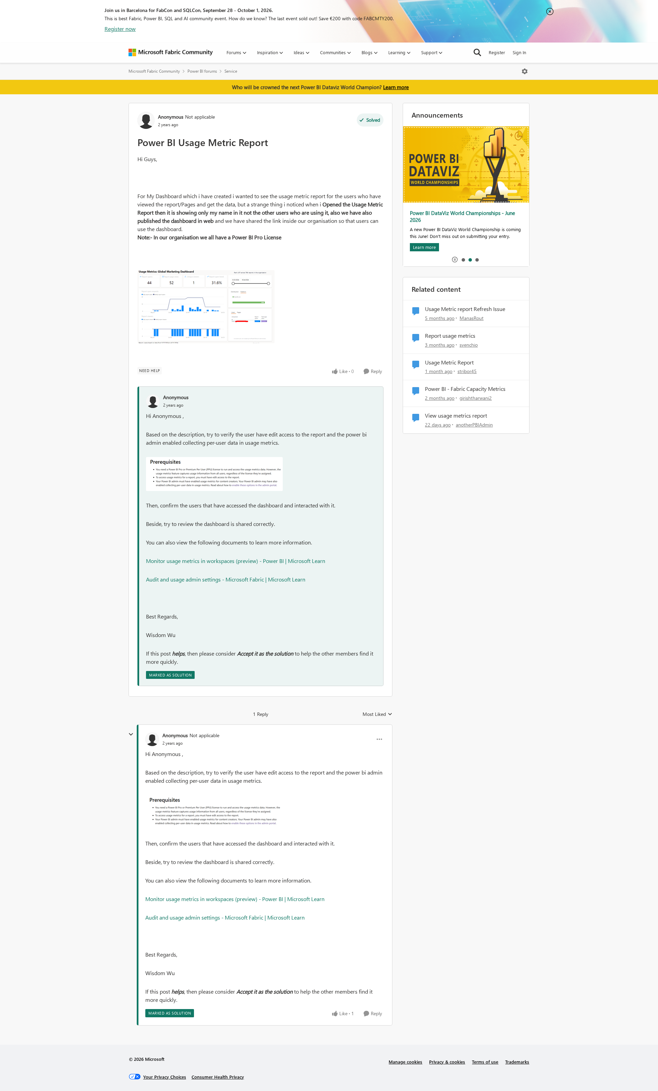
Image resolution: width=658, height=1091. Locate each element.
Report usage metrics (450, 335)
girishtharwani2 (476, 398)
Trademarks (517, 1062)
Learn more (396, 87)
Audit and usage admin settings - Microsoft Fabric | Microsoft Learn (225, 579)
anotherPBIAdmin (474, 424)
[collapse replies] (131, 734)
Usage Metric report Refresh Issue (465, 308)
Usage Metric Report (449, 362)
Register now (120, 28)
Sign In (519, 52)
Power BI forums (202, 71)
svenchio (469, 344)
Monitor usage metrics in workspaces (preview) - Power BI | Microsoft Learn (235, 560)
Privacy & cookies (447, 1062)
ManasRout (472, 318)
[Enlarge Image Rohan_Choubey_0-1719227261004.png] (206, 306)
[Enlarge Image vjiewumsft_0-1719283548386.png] (214, 474)
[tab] (463, 259)
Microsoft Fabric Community (154, 71)
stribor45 (467, 371)
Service (230, 71)
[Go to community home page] (171, 52)
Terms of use (485, 1062)
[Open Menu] (524, 71)
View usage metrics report (456, 415)
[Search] (477, 52)
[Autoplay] (454, 259)
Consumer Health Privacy (218, 1077)
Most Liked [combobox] (377, 714)
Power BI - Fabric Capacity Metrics (465, 388)
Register (497, 52)
